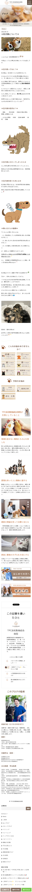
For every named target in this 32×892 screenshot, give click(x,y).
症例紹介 (5, 858)
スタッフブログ (7, 826)
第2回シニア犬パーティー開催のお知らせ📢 (16, 878)
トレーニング (7, 832)
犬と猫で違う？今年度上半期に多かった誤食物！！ (16, 870)
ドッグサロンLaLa (8, 836)
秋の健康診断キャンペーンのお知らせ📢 (15, 875)
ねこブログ (6, 823)
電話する (6, 889)
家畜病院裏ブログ (8, 852)
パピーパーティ (7, 839)
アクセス (27, 889)
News (4, 29)
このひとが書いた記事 (16, 657)
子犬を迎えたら (7, 845)
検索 (28, 808)
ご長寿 (5, 820)
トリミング (6, 829)
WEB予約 (17, 889)
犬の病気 (5, 855)
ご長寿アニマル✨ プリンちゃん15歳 (14, 881)
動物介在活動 (7, 842)
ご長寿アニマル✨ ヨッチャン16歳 (13, 884)
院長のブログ (7, 862)
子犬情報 (5, 849)
